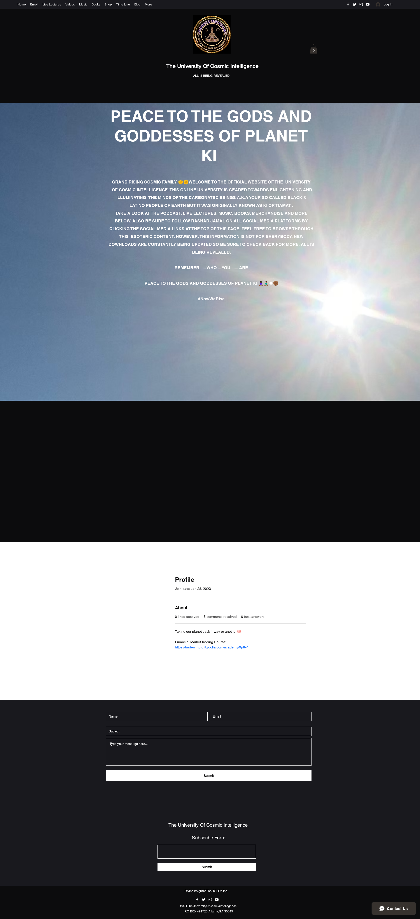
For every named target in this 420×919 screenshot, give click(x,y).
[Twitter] (354, 4)
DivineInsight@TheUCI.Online (205, 891)
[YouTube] (368, 4)
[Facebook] (348, 4)
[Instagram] (361, 4)
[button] (313, 49)
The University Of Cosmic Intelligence (213, 66)
